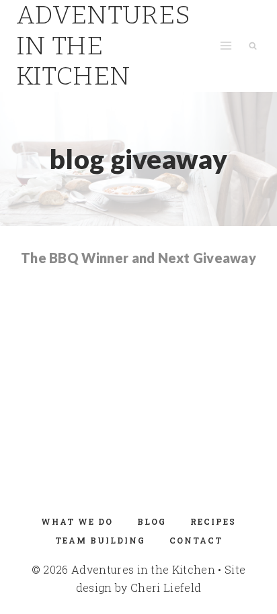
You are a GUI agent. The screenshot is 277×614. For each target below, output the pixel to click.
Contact (196, 540)
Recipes (213, 521)
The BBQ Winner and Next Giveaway (138, 258)
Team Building (100, 540)
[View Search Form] (253, 46)
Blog (151, 521)
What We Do (77, 521)
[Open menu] (225, 46)
